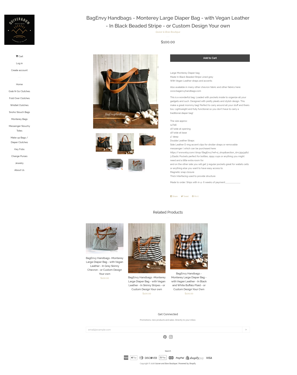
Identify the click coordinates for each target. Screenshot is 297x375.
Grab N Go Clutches (19, 91)
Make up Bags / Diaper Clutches (19, 140)
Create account (19, 70)
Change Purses (19, 156)
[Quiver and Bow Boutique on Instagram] (171, 337)
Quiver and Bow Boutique (166, 363)
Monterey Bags (19, 119)
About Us (19, 170)
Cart (20, 56)
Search (168, 351)
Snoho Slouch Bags (19, 112)
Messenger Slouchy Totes (19, 128)
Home (19, 84)
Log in (19, 63)
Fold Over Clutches (19, 98)
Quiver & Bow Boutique (168, 32)
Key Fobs (19, 149)
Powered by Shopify (187, 363)
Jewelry (19, 163)
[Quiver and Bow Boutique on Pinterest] (165, 337)
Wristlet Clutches (19, 105)
